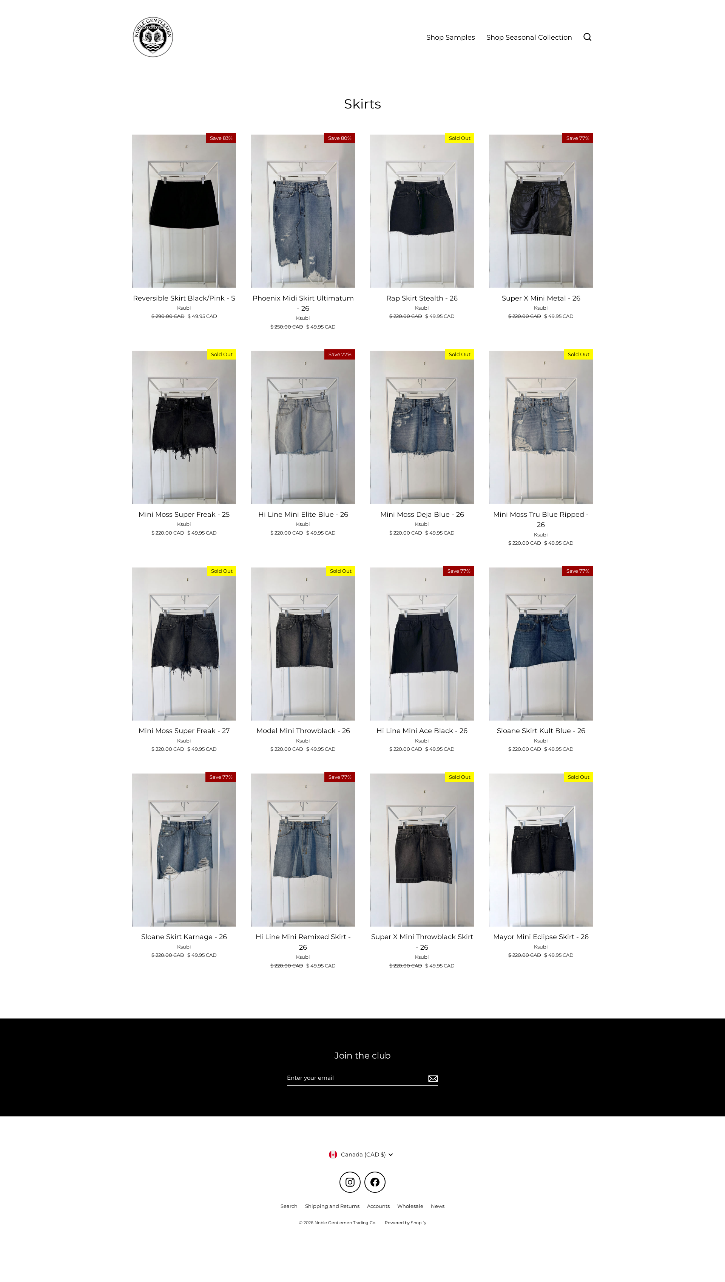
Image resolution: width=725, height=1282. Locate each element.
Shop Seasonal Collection (529, 37)
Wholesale (410, 1206)
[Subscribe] (432, 1078)
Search (289, 1206)
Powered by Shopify (405, 1222)
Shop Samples (450, 37)
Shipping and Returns (332, 1206)
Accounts (378, 1206)
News (437, 1206)
